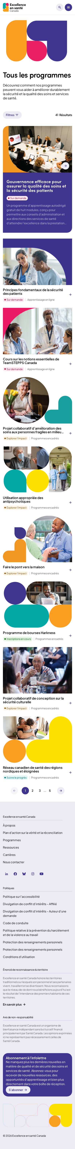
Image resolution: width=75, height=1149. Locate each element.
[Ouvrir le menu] (68, 7)
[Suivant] (60, 790)
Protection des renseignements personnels (32, 942)
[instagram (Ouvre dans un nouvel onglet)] (32, 874)
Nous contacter (13, 862)
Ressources (11, 847)
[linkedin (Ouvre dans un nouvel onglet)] (6, 874)
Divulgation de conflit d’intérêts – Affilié (30, 904)
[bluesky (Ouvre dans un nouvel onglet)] (24, 874)
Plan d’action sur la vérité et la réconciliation (32, 833)
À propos (9, 825)
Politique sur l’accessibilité (21, 896)
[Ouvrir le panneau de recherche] (59, 7)
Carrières (9, 855)
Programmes (12, 840)
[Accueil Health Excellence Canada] (15, 7)
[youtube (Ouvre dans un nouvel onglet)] (41, 874)
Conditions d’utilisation (19, 957)
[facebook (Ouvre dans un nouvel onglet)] (15, 874)
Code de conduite (15, 923)
